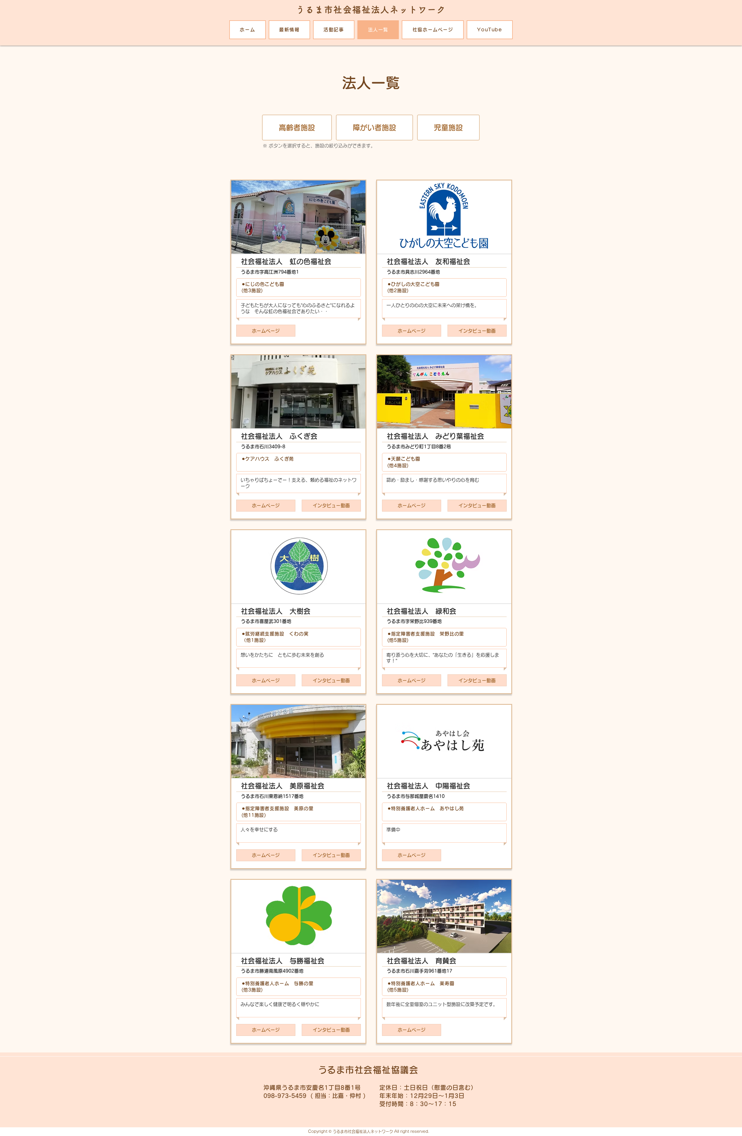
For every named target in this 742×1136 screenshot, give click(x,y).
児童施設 (448, 127)
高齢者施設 (297, 127)
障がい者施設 (374, 127)
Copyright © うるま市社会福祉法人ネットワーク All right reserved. (368, 1131)
